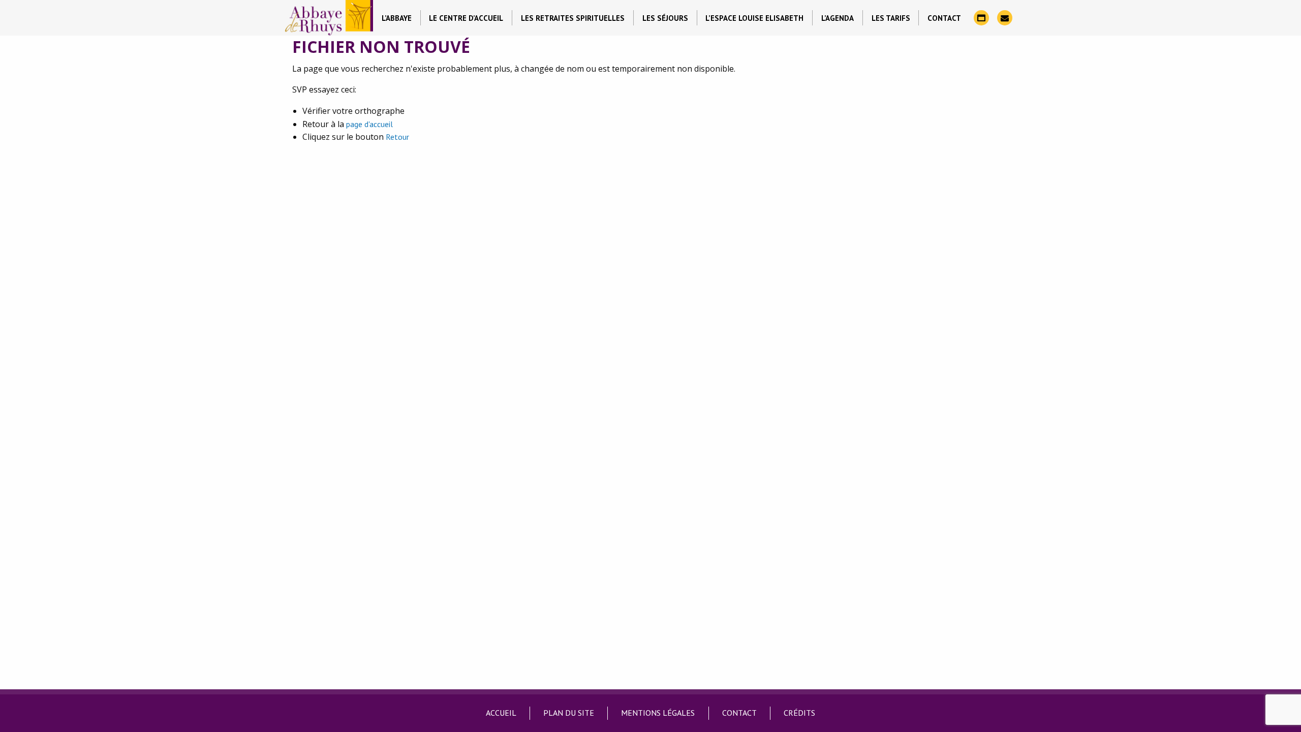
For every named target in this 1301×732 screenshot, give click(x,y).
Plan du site (568, 713)
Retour (397, 137)
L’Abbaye (397, 18)
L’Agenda (837, 18)
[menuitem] (397, 17)
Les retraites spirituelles (573, 18)
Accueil (501, 713)
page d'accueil (369, 124)
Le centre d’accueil (466, 18)
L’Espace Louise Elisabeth (754, 18)
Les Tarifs (891, 18)
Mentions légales (658, 713)
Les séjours (665, 18)
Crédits (799, 713)
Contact (944, 18)
